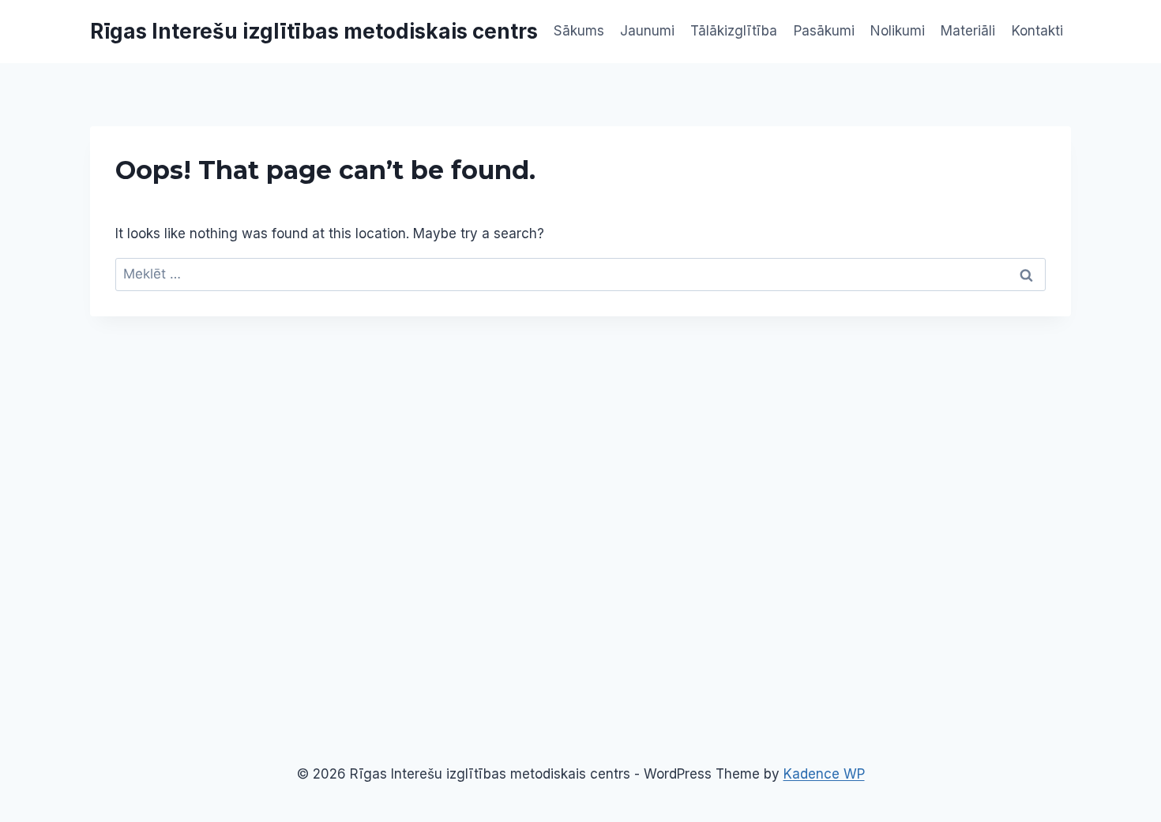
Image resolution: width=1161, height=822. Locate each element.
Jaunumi (647, 31)
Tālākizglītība (733, 31)
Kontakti (1037, 31)
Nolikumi (897, 31)
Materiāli (968, 31)
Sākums (579, 31)
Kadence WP (824, 774)
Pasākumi (824, 31)
